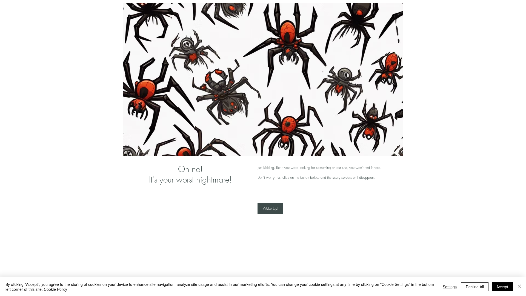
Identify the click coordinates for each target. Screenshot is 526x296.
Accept (502, 286)
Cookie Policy (55, 289)
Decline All (475, 286)
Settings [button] (450, 286)
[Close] (519, 287)
